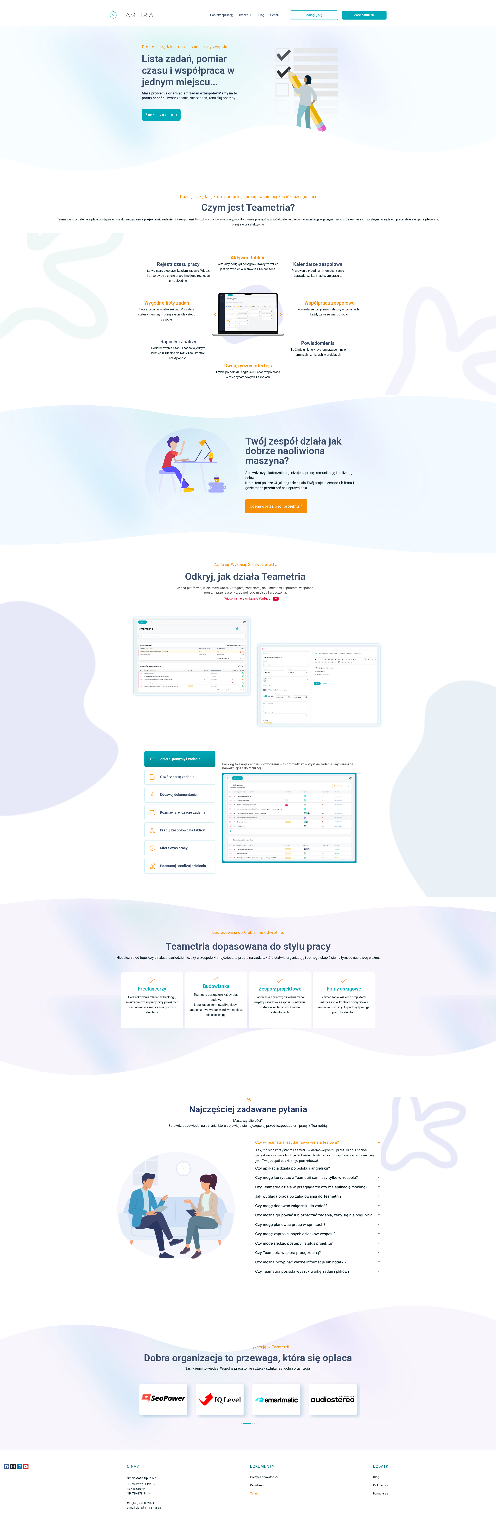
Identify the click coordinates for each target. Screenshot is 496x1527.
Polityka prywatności (264, 1477)
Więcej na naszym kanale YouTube (247, 598)
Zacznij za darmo (161, 114)
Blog (261, 15)
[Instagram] (13, 1466)
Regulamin (257, 1485)
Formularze (380, 1493)
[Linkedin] (19, 1466)
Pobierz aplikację (221, 15)
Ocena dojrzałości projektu (274, 506)
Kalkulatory (380, 1485)
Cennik (274, 15)
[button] (215, 315)
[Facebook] (6, 1466)
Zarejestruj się (364, 15)
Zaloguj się (314, 15)
